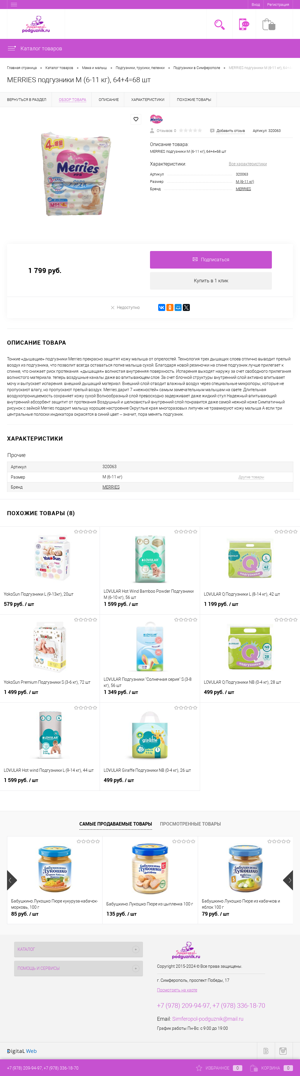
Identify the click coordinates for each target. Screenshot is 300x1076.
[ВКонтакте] (161, 307)
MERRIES (243, 189)
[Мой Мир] (178, 307)
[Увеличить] (75, 172)
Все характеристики (248, 163)
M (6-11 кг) (245, 181)
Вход (256, 4)
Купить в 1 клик (211, 280)
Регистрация (278, 4)
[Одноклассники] (169, 307)
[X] (186, 307)
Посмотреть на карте (177, 990)
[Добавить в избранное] (136, 119)
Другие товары (251, 477)
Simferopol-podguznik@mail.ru (207, 1019)
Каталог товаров (40, 48)
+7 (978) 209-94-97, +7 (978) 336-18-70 (43, 1068)
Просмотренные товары (190, 824)
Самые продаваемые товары (115, 824)
